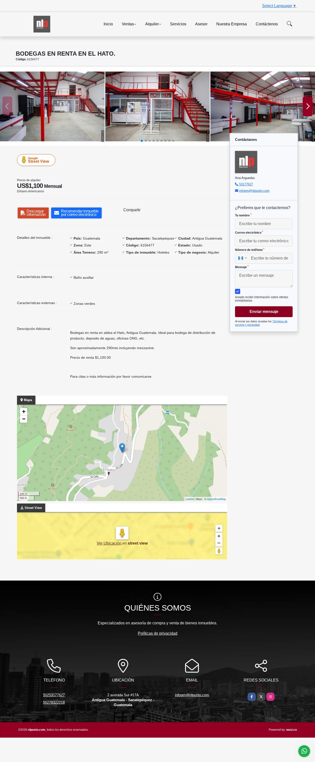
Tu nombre (243, 215)
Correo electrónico (249, 232)
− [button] (23, 419)
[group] (52, 106)
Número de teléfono (249, 250)
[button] (142, 141)
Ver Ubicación (109, 543)
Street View (38, 160)
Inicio (108, 24)
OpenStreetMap (216, 499)
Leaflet (190, 499)
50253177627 (54, 695)
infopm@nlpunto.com (254, 191)
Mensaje (242, 267)
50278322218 (54, 702)
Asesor (201, 24)
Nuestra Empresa (231, 24)
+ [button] (23, 411)
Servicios (178, 24)
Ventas (128, 24)
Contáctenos (267, 24)
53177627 (246, 184)
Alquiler (152, 24)
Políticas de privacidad (157, 633)
